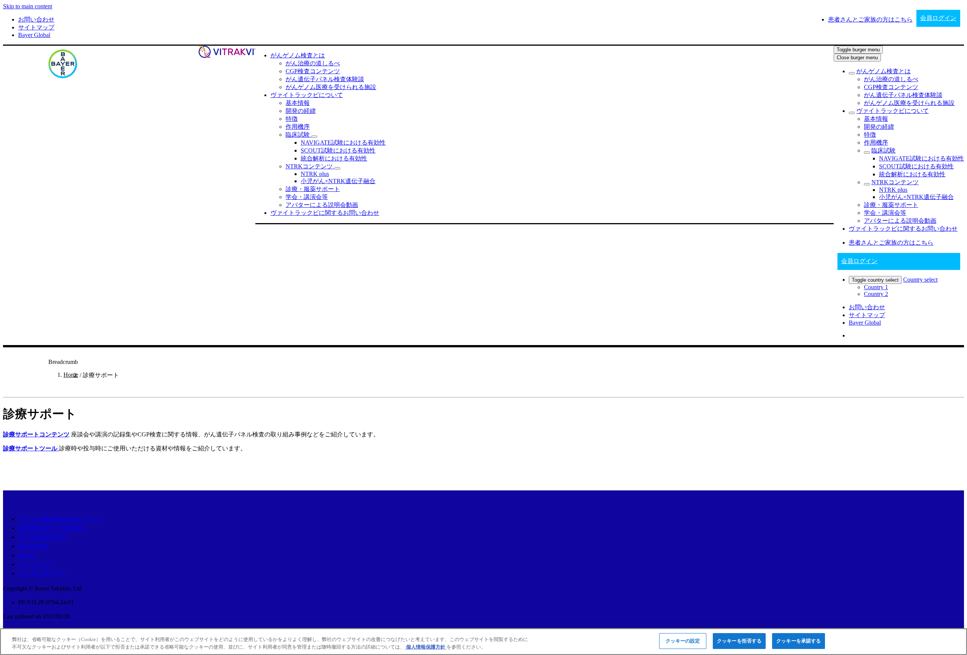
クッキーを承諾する (798, 641)
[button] (314, 137)
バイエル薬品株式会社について (60, 519)
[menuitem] (297, 55)
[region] (483, 641)
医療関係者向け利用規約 (51, 528)
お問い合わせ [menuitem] (36, 19)
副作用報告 (33, 546)
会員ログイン (938, 18)
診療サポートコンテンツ (36, 434)
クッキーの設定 (683, 641)
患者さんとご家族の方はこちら (891, 242)
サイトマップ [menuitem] (36, 27)
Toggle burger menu (858, 49)
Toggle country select (875, 280)
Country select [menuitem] (920, 279)
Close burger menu (857, 57)
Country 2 (876, 294)
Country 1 (876, 287)
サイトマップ (36, 564)
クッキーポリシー (42, 573)
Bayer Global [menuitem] (34, 35)
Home (70, 374)
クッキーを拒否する (739, 641)
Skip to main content (27, 6)
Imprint (27, 555)
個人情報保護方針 (42, 537)
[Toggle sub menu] (852, 73)
